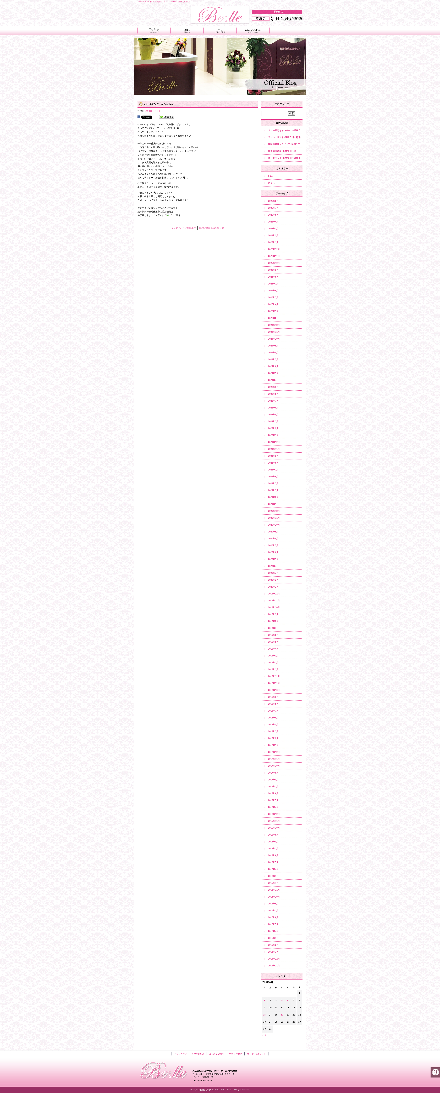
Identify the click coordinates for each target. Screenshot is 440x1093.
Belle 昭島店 (187, 30)
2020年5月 (273, 559)
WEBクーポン (253, 30)
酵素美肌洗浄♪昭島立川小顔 (282, 151)
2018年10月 (274, 690)
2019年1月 (273, 669)
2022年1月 (273, 435)
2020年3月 (273, 573)
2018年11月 (274, 683)
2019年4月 (273, 648)
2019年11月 (274, 600)
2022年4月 (273, 414)
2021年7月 (273, 469)
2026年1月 (273, 242)
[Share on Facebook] (139, 117)
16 (264, 1015)
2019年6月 (273, 635)
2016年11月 (274, 821)
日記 (270, 176)
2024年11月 (274, 332)
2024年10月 (274, 339)
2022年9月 (273, 387)
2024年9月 (273, 345)
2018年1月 (273, 745)
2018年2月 (273, 738)
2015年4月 (273, 931)
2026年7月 (273, 208)
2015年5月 (273, 924)
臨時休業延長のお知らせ (213, 227)
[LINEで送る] (166, 117)
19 (282, 1015)
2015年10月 (274, 896)
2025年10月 (274, 263)
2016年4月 (273, 869)
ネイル (271, 183)
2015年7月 (273, 910)
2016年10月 (274, 828)
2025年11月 (274, 256)
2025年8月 (273, 277)
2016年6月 (273, 855)
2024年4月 (273, 380)
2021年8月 (273, 463)
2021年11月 (274, 449)
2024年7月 (273, 359)
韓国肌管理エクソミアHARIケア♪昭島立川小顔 (284, 145)
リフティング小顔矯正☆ (182, 227)
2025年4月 (273, 304)
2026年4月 (273, 221)
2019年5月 (273, 642)
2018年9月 (273, 697)
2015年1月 (273, 952)
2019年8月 (273, 621)
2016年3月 (273, 876)
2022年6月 (273, 407)
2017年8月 (273, 779)
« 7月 (264, 1035)
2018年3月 (273, 731)
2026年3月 (273, 228)
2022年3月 (273, 421)
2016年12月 (274, 814)
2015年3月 (273, 938)
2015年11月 (274, 890)
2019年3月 (273, 655)
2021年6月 (273, 476)
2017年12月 (274, 752)
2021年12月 (274, 442)
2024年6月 (273, 366)
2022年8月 (273, 394)
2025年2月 (273, 318)
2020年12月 (274, 511)
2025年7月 (273, 283)
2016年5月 (273, 862)
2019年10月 (274, 607)
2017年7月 (273, 786)
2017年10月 (274, 766)
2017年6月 (273, 793)
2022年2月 (273, 428)
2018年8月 (273, 704)
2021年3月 (273, 490)
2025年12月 (274, 249)
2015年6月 (273, 917)
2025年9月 (273, 270)
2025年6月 (273, 290)
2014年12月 (274, 958)
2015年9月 (273, 903)
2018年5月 (273, 724)
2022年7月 (273, 401)
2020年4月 (273, 566)
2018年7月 (273, 710)
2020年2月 (273, 580)
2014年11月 (274, 965)
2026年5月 (273, 215)
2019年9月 (273, 614)
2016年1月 (273, 883)
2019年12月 (274, 593)
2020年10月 (274, 525)
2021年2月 (273, 497)
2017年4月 (273, 807)
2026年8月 (273, 201)
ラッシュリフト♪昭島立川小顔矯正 (284, 138)
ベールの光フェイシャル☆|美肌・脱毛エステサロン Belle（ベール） (164, 2)
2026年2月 (273, 235)
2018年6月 (273, 717)
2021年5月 (273, 483)
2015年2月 (273, 945)
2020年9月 (273, 531)
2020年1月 (273, 587)
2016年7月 (273, 848)
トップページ (154, 30)
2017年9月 (273, 772)
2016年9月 (273, 834)
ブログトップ (282, 104)
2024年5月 (273, 373)
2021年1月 (273, 504)
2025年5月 (273, 297)
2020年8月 (273, 538)
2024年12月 (274, 325)
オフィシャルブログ (256, 1054)
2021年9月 (273, 456)
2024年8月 (273, 352)
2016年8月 (273, 841)
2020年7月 (273, 545)
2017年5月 (273, 800)
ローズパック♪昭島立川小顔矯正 (284, 158)
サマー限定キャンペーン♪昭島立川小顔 (284, 131)
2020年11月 (274, 518)
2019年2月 (273, 662)
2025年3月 (273, 311)
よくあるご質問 (220, 30)
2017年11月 (274, 759)
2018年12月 (274, 676)
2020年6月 (273, 552)
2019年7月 (273, 628)
